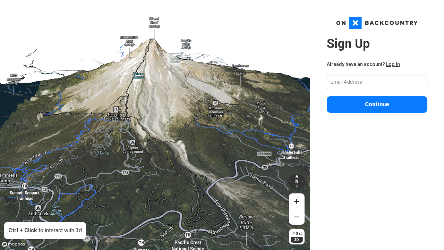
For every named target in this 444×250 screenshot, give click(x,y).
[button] (297, 181)
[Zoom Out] (297, 217)
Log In (393, 64)
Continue (377, 104)
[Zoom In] (297, 201)
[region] (155, 125)
